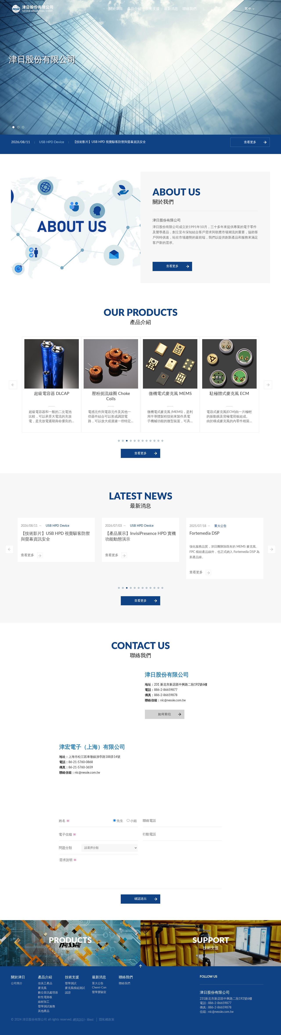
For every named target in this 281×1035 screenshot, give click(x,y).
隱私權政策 (106, 1019)
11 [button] (158, 440)
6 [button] (138, 440)
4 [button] (130, 440)
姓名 (64, 821)
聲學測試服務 (46, 1006)
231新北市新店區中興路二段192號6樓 (226, 998)
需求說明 (67, 860)
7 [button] (142, 440)
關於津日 (116, 9)
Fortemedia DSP (120, 533)
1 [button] (13, 127)
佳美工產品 (45, 983)
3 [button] (23, 127)
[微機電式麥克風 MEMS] (111, 364)
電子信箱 (67, 834)
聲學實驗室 (99, 992)
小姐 (133, 821)
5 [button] (134, 440)
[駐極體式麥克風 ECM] (170, 364)
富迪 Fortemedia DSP (229, 393)
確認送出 (140, 898)
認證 (68, 992)
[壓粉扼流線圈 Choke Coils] (51, 364)
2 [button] (18, 127)
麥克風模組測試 (75, 988)
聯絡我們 (189, 9)
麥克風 (42, 988)
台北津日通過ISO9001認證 (214, 534)
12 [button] (162, 440)
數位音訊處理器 (48, 992)
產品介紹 (134, 9)
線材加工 (43, 1002)
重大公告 (97, 983)
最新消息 (171, 9)
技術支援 (153, 9)
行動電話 (149, 834)
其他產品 (43, 1011)
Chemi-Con (99, 987)
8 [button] (146, 440)
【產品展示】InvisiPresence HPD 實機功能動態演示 (108, 144)
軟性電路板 (45, 997)
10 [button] (154, 440)
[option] (140, 67)
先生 (120, 821)
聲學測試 (70, 983)
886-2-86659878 (219, 1007)
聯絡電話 (149, 820)
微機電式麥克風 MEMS (111, 394)
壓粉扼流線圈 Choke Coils (52, 396)
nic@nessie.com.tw (221, 1011)
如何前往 (164, 714)
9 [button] (150, 440)
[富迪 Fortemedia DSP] (229, 363)
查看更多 (172, 266)
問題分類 (65, 848)
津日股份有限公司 (33, 9)
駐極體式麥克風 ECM (170, 394)
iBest (90, 1019)
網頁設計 (79, 1019)
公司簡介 (16, 983)
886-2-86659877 (219, 1003)
